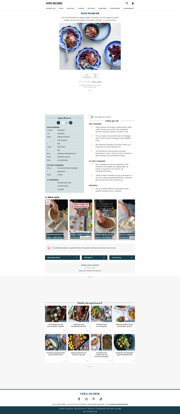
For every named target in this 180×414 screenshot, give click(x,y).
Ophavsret (91, 408)
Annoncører (69, 408)
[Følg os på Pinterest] (93, 399)
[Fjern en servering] (58, 122)
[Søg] (127, 3)
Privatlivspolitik (100, 408)
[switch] (91, 117)
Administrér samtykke (114, 408)
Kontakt (61, 408)
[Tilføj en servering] (70, 122)
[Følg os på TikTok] (101, 399)
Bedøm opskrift (97, 82)
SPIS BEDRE (54, 3)
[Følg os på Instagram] (86, 399)
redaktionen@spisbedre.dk (119, 404)
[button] (56, 219)
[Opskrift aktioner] (64, 331)
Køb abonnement (80, 408)
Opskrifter (50, 8)
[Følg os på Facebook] (79, 399)
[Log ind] (133, 3)
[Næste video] (132, 218)
